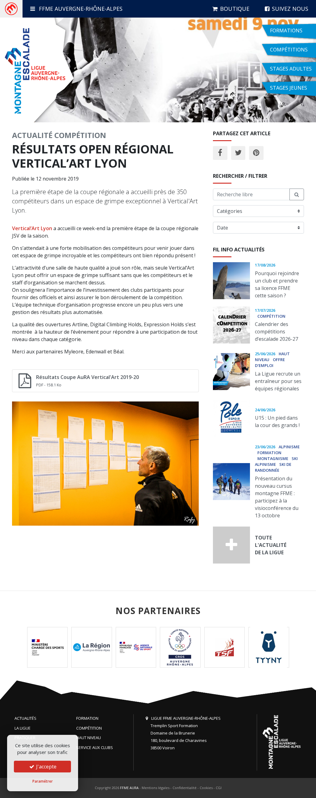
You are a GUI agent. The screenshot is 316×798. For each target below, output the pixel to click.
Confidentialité (185, 787)
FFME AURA (129, 787)
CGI (219, 787)
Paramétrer (42, 781)
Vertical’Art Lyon (32, 228)
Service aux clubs (94, 747)
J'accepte (45, 766)
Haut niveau (88, 737)
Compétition (80, 135)
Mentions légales (155, 787)
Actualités (25, 718)
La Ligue (23, 728)
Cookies (206, 787)
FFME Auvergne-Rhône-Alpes (80, 8)
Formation (87, 718)
